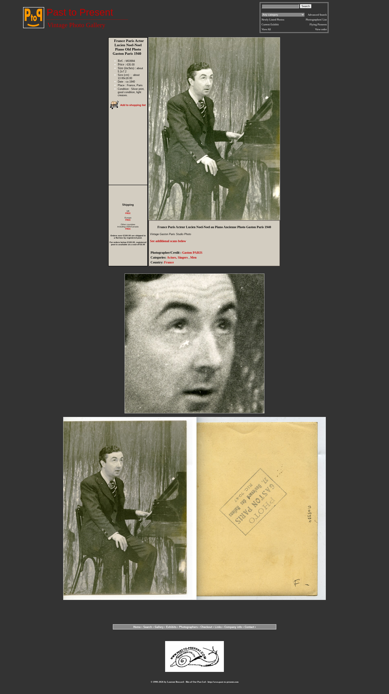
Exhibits (171, 626)
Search (147, 626)
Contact (249, 626)
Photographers (188, 626)
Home (137, 626)
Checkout (206, 626)
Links (218, 626)
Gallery (159, 626)
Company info (233, 626)
